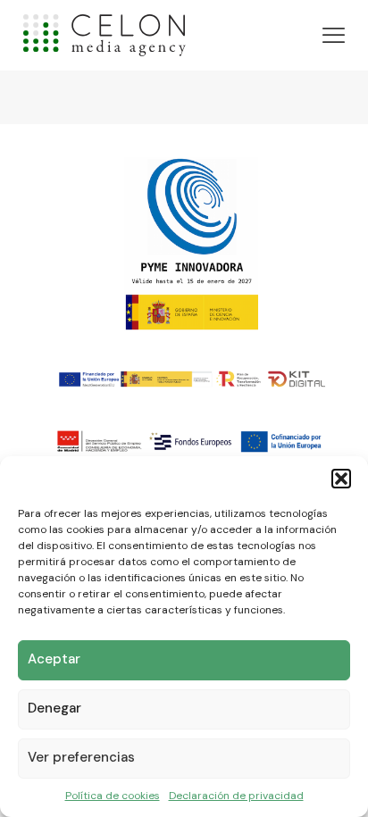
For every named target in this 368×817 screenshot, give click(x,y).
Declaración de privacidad (236, 795)
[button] (341, 479)
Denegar (54, 708)
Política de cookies (112, 795)
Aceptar (54, 659)
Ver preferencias (81, 757)
